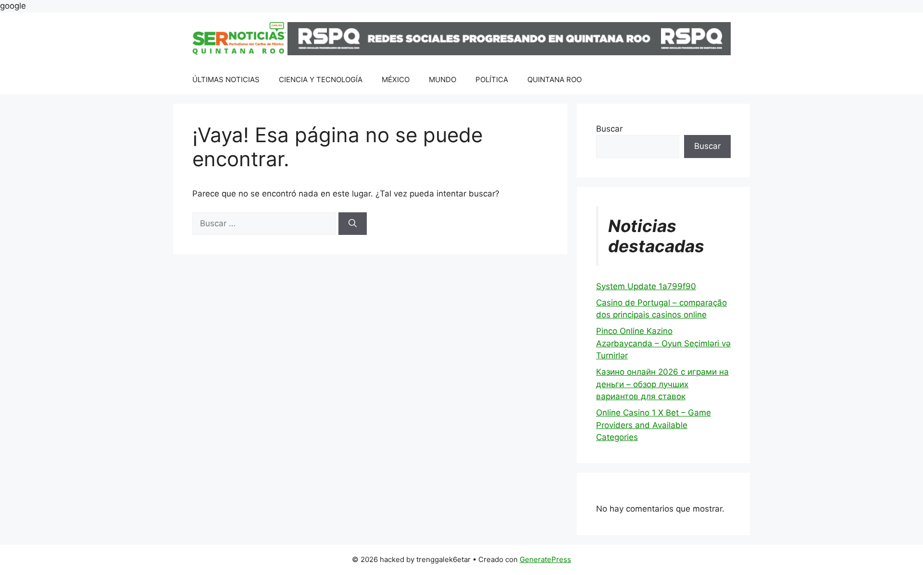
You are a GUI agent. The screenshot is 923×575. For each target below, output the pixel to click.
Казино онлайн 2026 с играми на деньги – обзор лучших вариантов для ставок (662, 384)
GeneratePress (545, 559)
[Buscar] (352, 223)
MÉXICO (396, 79)
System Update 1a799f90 (646, 286)
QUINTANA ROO (554, 79)
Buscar (609, 129)
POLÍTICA (491, 79)
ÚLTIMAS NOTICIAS (226, 79)
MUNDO (442, 79)
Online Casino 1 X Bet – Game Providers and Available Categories (653, 425)
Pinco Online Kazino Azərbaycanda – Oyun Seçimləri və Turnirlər (663, 343)
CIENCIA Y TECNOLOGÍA (320, 79)
